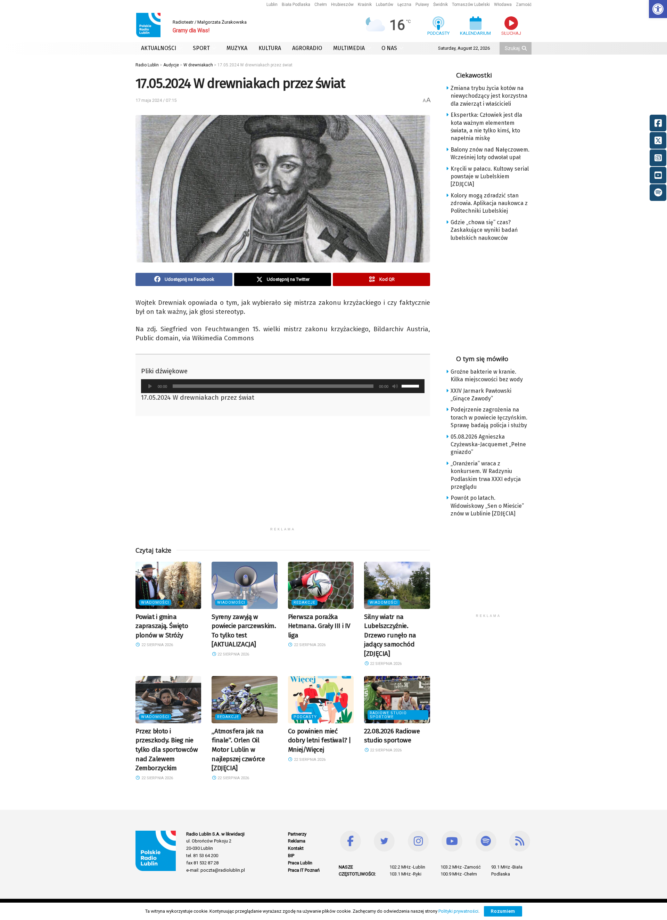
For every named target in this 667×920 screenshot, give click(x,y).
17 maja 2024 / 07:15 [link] (155, 100)
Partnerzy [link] (297, 834)
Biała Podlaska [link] (296, 4)
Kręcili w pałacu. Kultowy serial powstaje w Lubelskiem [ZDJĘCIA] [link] (490, 176)
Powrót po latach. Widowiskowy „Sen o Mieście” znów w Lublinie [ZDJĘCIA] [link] (487, 506)
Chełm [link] (320, 4)
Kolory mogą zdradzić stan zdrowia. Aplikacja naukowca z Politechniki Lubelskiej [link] (489, 203)
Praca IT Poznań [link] (304, 870)
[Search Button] (525, 48)
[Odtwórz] (150, 386)
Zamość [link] (524, 4)
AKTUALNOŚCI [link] (158, 48)
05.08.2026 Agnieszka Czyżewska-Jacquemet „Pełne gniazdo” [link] (488, 444)
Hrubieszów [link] (342, 4)
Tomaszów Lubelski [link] (471, 4)
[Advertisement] (282, 475)
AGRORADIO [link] (307, 48)
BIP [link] (291, 855)
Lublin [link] (272, 4)
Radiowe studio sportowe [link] (388, 715)
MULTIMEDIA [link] (349, 48)
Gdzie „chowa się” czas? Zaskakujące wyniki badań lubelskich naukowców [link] (484, 230)
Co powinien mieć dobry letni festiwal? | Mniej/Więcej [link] (319, 740)
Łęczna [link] (404, 4)
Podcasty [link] (305, 717)
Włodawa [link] (503, 4)
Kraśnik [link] (365, 4)
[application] (283, 386)
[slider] (411, 385)
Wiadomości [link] (155, 602)
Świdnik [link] (440, 4)
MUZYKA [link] (237, 48)
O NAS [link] (389, 48)
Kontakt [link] (296, 848)
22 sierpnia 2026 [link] (156, 645)
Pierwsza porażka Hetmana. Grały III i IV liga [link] (319, 626)
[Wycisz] (395, 386)
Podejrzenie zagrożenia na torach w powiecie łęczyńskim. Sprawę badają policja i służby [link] (489, 417)
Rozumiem (503, 911)
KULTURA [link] (269, 48)
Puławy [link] (422, 4)
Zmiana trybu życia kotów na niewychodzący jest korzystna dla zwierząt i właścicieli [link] (489, 96)
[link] (658, 9)
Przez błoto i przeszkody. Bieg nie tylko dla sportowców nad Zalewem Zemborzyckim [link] (166, 749)
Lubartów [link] (384, 4)
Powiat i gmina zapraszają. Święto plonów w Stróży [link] (161, 626)
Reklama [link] (296, 841)
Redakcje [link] (304, 602)
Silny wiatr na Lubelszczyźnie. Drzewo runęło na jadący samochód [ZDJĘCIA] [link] (390, 635)
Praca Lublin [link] (300, 862)
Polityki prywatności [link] (458, 911)
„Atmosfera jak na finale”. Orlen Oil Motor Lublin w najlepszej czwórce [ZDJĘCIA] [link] (238, 749)
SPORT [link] (201, 48)
